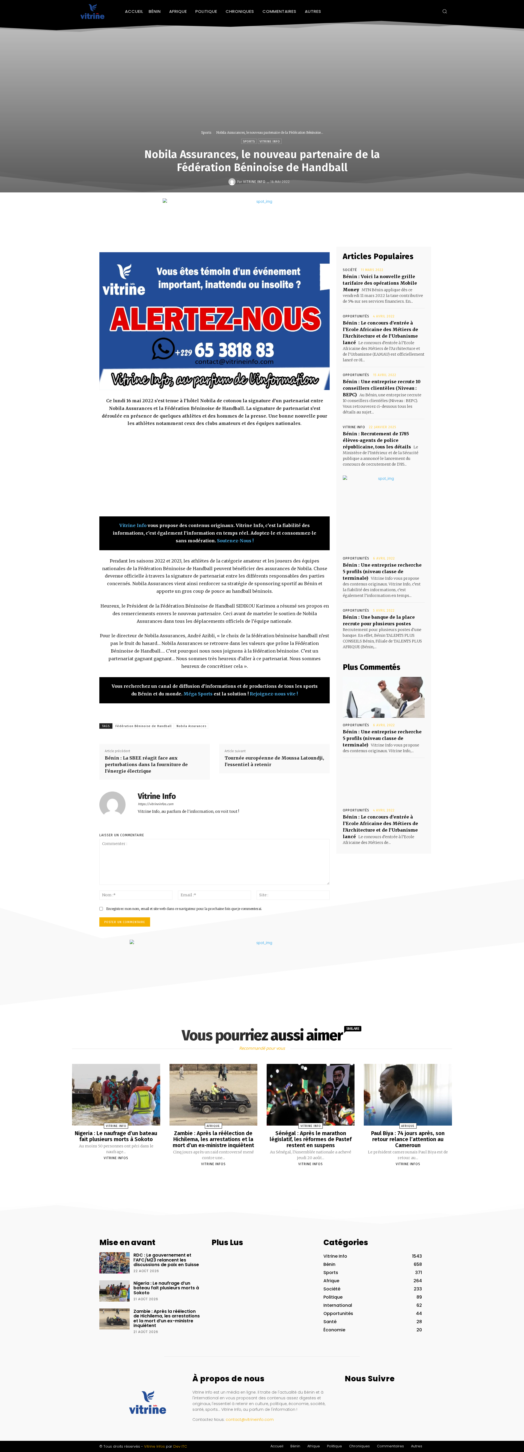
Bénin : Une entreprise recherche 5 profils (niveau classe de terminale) (382, 571)
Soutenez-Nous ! (235, 540)
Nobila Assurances (191, 726)
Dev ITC (180, 1446)
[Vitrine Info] (232, 181)
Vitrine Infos (116, 1158)
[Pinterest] (268, 233)
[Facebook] (416, 11)
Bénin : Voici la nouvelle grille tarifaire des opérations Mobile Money (380, 283)
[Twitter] (432, 11)
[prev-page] (255, 1177)
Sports (206, 132)
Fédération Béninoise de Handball (143, 726)
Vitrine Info (270, 141)
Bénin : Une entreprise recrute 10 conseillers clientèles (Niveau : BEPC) (382, 388)
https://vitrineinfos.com (155, 804)
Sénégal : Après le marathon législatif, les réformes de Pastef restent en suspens (311, 1139)
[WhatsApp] (280, 233)
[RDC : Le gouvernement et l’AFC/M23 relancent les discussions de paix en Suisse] (114, 1263)
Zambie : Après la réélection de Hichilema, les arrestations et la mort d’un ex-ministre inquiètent (213, 1139)
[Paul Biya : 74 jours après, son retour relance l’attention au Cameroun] (408, 1095)
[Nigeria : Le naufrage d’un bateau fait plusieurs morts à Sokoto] (116, 1095)
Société (350, 270)
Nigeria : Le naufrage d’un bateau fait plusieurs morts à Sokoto (116, 1136)
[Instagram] (424, 11)
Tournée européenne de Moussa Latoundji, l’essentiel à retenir (274, 761)
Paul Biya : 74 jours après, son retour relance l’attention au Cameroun (408, 1139)
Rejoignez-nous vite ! (274, 694)
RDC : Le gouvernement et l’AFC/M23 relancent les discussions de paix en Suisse (166, 1260)
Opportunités (356, 316)
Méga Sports (198, 694)
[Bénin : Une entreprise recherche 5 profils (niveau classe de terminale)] (384, 697)
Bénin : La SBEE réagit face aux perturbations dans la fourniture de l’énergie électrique (146, 764)
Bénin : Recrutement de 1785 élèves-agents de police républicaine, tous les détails (377, 440)
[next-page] (267, 1177)
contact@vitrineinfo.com (250, 1419)
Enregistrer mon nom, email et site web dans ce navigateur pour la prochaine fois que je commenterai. (184, 909)
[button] (444, 11)
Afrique (213, 1126)
